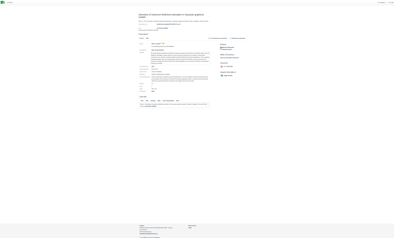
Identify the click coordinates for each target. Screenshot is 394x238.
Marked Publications (228, 47)
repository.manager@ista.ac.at (149, 233)
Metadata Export (227, 49)
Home (11, 2)
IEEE (159, 100)
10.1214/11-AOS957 (162, 28)
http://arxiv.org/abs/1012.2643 (166, 24)
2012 (152, 66)
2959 (152, 91)
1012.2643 (230, 66)
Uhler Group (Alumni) (157, 50)
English (382, 2)
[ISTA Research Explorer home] (3, 2)
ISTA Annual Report (168, 100)
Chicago (153, 100)
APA (147, 100)
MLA (177, 100)
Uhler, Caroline (156, 44)
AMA (142, 100)
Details (142, 38)
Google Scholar (227, 75)
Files (147, 38)
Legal (189, 227)
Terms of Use (192, 225)
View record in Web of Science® (229, 57)
